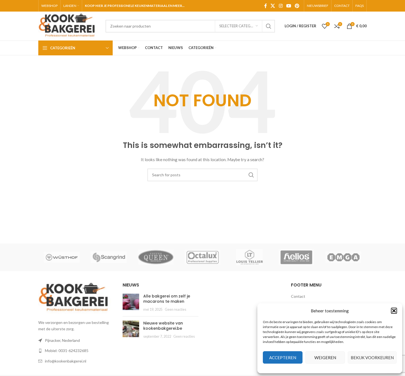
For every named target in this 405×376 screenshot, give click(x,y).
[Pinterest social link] (297, 6)
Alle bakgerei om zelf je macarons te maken (166, 298)
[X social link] (273, 6)
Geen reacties (175, 309)
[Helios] (296, 257)
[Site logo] (69, 25)
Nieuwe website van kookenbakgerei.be (163, 325)
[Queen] (155, 257)
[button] (394, 310)
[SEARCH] (268, 26)
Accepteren (282, 357)
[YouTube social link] (288, 6)
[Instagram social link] (280, 6)
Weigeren (325, 357)
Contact (298, 296)
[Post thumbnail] (131, 303)
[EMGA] (343, 257)
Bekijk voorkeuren (372, 357)
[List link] (76, 351)
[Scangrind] (108, 257)
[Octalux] (202, 257)
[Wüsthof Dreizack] (61, 257)
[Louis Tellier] (249, 257)
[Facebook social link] (265, 6)
